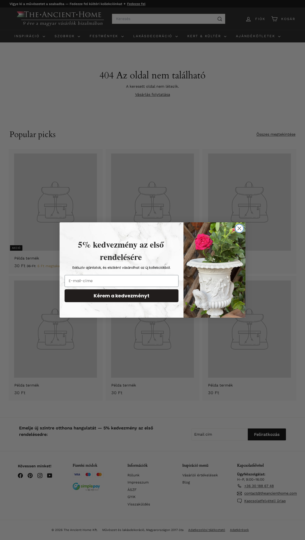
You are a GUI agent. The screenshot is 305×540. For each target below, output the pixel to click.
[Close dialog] (239, 228)
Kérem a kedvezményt (121, 295)
